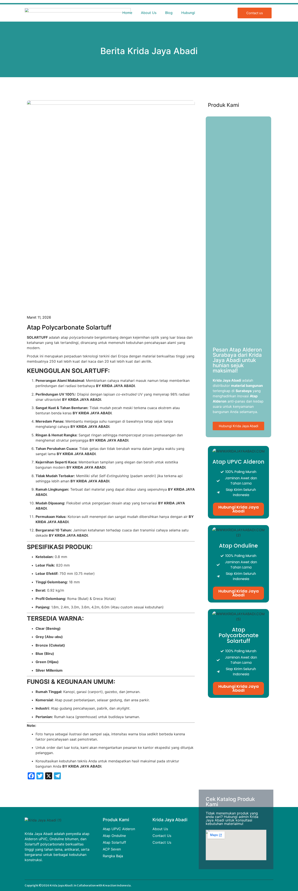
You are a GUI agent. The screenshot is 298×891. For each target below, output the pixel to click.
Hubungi (188, 12)
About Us (148, 12)
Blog (169, 12)
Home (127, 12)
